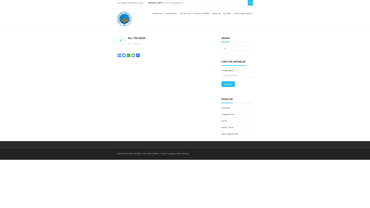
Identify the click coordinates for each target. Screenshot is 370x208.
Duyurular (185, 13)
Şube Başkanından (230, 133)
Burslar (216, 13)
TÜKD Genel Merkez (243, 13)
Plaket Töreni (227, 127)
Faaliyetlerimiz (202, 13)
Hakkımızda (171, 13)
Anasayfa (157, 13)
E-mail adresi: (227, 70)
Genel (224, 120)
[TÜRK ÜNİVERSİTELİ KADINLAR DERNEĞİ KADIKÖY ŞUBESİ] (124, 19)
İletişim (227, 13)
